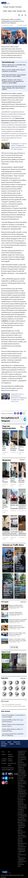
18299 (4, 539)
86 (18, 622)
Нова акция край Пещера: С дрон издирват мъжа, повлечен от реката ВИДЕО (5, 448)
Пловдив (5, 7)
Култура (19, 11)
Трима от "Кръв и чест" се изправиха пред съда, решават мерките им (16, 627)
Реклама (4, 754)
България (12, 7)
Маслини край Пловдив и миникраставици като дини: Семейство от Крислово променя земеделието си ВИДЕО (20, 588)
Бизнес (5, 11)
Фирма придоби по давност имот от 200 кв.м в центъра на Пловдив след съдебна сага (5, 507)
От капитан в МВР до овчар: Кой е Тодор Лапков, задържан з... (12, 720)
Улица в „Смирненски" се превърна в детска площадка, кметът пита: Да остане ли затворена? (7, 589)
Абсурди (3, 746)
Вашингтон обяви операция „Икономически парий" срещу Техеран (16, 607)
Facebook (15, 413)
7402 (12, 485)
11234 (11, 571)
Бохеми (18, 744)
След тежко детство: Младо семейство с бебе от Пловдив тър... (13, 734)
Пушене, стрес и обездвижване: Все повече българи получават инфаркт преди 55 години (15, 507)
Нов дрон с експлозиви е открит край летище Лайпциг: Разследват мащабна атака (17, 640)
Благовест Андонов (22, 25)
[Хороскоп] (14, 697)
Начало (3, 742)
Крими (10, 11)
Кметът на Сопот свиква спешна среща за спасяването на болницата (17, 634)
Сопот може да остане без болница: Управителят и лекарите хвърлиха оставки (14, 533)
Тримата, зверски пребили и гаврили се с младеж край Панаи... (12, 730)
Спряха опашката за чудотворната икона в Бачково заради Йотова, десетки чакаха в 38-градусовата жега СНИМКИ (20, 560)
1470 (4, 454)
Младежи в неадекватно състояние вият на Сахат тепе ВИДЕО (13, 716)
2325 (12, 539)
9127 (23, 571)
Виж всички (22, 427)
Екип (9, 752)
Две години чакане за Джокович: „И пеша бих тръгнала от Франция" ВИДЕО (7, 563)
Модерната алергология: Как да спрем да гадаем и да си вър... (13, 669)
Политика (18, 7)
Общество (16, 742)
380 (19, 642)
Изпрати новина (27, 432)
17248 (11, 671)
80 (18, 615)
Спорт (14, 11)
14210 (24, 597)
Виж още (13, 647)
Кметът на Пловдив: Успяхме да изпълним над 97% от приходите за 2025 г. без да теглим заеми (21, 448)
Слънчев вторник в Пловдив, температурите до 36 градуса (15, 448)
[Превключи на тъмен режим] (25, 15)
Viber (18, 413)
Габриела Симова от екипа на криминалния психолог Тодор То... (13, 725)
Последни (4, 602)
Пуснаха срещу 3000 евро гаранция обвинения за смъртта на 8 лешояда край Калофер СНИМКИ (13, 480)
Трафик (11, 744)
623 (19, 629)
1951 (20, 454)
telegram (21, 413)
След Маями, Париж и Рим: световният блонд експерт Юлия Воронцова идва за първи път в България (6, 533)
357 (18, 452)
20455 (20, 485)
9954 (11, 597)
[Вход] (19, 15)
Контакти (4, 763)
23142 (4, 512)
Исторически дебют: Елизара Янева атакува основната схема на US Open (18, 621)
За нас (3, 752)
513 (19, 636)
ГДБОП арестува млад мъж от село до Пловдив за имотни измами (21, 480)
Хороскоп (4, 678)
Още (24, 11)
